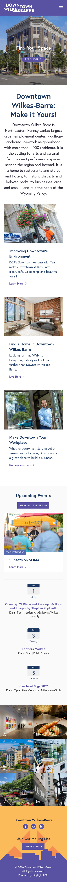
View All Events (31, 505)
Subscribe (31, 846)
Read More (32, 59)
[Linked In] (41, 826)
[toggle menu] (61, 7)
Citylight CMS (40, 875)
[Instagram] (33, 826)
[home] (19, 7)
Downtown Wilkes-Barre (37, 867)
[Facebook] (25, 826)
